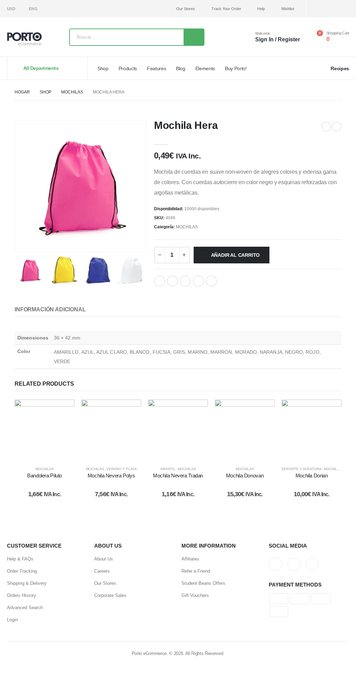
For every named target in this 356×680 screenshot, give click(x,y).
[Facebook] (321, 9)
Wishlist (287, 9)
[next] (336, 126)
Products (128, 68)
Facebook (159, 281)
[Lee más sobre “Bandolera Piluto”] (36, 429)
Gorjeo (172, 281)
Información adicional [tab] (50, 309)
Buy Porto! (236, 68)
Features (156, 68)
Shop (102, 68)
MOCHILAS (187, 226)
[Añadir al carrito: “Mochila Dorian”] (303, 429)
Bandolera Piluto (44, 475)
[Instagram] (344, 9)
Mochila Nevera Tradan (178, 475)
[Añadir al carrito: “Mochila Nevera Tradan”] (169, 429)
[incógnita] (332, 9)
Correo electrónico (211, 281)
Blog (180, 68)
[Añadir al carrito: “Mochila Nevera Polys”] (103, 429)
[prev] (326, 126)
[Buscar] (194, 37)
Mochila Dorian (312, 475)
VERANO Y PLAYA (121, 469)
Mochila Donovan (245, 475)
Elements (205, 68)
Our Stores (185, 9)
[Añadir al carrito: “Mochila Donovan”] (236, 429)
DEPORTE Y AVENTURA (302, 469)
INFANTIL (168, 469)
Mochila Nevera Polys (111, 475)
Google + (198, 281)
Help (261, 9)
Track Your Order (226, 9)
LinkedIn (185, 281)
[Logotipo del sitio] (24, 39)
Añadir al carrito (235, 255)
